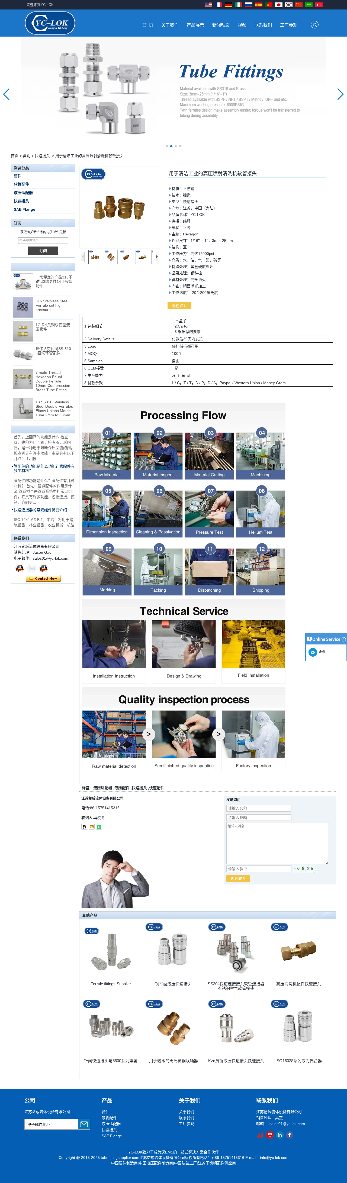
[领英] (280, 1135)
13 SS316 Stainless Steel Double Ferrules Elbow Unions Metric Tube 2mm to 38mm (54, 399)
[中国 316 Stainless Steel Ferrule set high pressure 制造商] (23, 298)
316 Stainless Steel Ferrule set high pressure (52, 296)
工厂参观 (288, 25)
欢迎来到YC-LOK (40, 5)
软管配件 (21, 184)
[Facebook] (289, 1135)
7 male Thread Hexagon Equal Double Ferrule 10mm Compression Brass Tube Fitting (53, 372)
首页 (14, 156)
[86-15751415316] (99, 827)
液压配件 (122, 788)
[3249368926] (84, 827)
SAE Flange (24, 209)
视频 (242, 25)
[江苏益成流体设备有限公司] (50, 23)
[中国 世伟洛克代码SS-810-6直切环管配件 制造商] (23, 346)
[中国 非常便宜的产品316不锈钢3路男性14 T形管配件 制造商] (23, 274)
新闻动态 (221, 25)
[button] (167, 146)
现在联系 (43, 578)
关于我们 (170, 25)
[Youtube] (270, 1135)
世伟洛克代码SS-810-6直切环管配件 (54, 342)
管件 (17, 176)
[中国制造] (260, 1135)
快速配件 (156, 788)
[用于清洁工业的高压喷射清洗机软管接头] (120, 207)
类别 (26, 156)
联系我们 (263, 25)
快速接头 (42, 156)
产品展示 (195, 25)
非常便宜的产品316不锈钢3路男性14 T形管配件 (54, 272)
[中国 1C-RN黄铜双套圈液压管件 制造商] (23, 322)
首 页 (147, 25)
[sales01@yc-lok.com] (92, 827)
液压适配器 (23, 192)
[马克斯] (19, 568)
